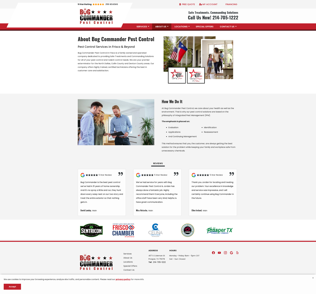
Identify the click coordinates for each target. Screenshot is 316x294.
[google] (231, 252)
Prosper (152, 259)
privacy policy (123, 279)
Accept (12, 286)
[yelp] (237, 252)
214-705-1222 (159, 262)
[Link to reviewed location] (101, 175)
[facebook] (213, 252)
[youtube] (219, 252)
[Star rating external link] (98, 4)
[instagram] (225, 252)
